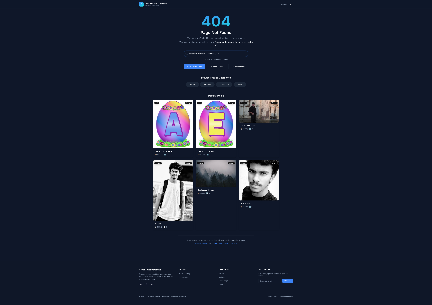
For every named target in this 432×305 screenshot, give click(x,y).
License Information (202, 243)
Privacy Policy (217, 243)
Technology (224, 84)
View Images (218, 66)
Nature (192, 84)
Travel (239, 84)
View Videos (240, 66)
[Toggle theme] (290, 4)
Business (207, 84)
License (283, 4)
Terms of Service (230, 243)
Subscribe (288, 281)
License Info (183, 277)
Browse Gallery (196, 66)
